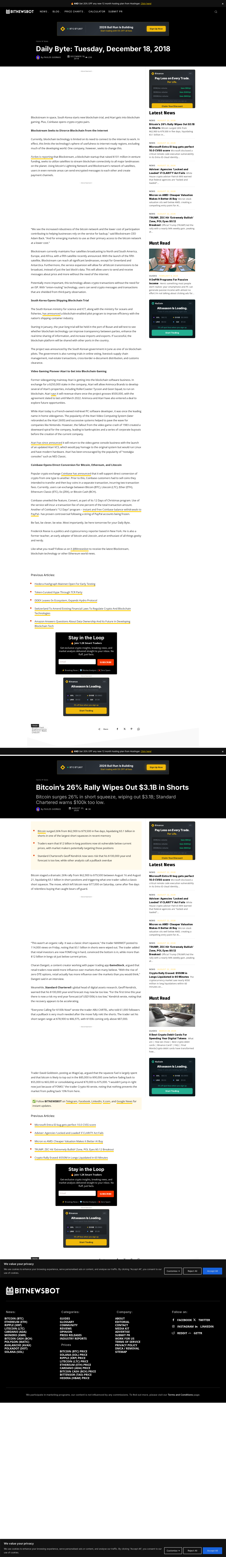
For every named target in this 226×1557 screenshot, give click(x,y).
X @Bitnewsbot (80, 549)
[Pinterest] (131, 729)
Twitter (204, 1320)
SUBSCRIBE (105, 662)
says (53, 393)
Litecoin (36, 732)
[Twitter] (194, 1320)
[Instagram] (173, 1326)
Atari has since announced (46, 442)
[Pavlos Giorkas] (38, 57)
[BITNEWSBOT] (20, 11)
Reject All (192, 1550)
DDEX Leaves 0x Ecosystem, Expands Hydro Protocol (66, 600)
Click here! (146, 3)
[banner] (113, 29)
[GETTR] (189, 1333)
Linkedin (207, 1326)
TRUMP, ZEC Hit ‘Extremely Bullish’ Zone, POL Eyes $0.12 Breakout (171, 221)
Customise (172, 1550)
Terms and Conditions (180, 1394)
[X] (124, 729)
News (46, 41)
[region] (113, 1548)
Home (38, 41)
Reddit (182, 1333)
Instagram (185, 1326)
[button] (216, 12)
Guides (153, 276)
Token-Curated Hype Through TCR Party (58, 592)
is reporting (42, 156)
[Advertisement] (86, 92)
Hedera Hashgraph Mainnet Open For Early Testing (65, 584)
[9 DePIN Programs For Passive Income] (172, 260)
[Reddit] (173, 1333)
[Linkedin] (196, 1326)
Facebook (184, 1320)
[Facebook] (117, 729)
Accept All (212, 1550)
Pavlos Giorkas (52, 57)
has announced (51, 313)
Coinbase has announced (76, 473)
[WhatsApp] (138, 729)
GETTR (198, 1333)
